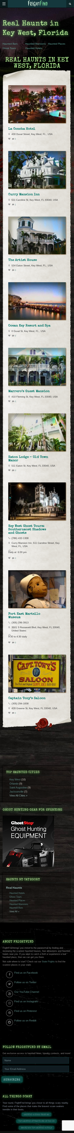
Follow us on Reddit (25, 1020)
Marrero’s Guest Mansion (29, 391)
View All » (14, 911)
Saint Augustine (18, 787)
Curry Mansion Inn (24, 194)
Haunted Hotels (33, 48)
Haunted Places (56, 43)
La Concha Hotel (21, 129)
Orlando (13, 783)
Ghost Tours (9, 48)
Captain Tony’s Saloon (26, 698)
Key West (14, 779)
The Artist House (22, 260)
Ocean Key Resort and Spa (29, 325)
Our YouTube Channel (26, 991)
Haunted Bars (10, 43)
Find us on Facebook (26, 972)
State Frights (48, 961)
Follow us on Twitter (25, 982)
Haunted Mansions (35, 43)
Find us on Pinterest (25, 1010)
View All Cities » (18, 795)
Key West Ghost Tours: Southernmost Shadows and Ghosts (27, 529)
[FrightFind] (37, 3)
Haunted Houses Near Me (36, 1115)
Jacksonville (16, 791)
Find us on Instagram (26, 1001)
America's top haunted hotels (36, 1128)
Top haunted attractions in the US (36, 1121)
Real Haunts (14, 887)
